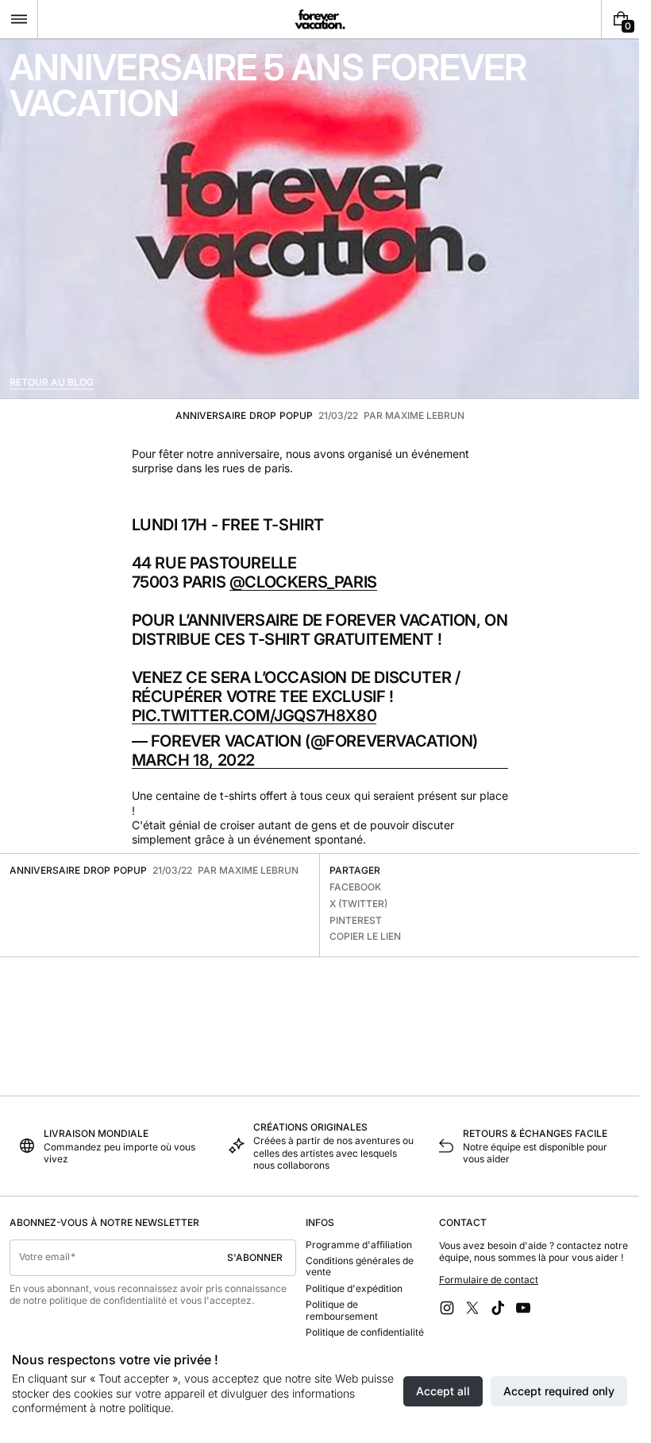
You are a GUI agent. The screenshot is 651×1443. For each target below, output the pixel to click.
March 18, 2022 (193, 760)
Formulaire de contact (488, 1280)
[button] (18, 19)
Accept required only (558, 1391)
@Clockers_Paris (303, 582)
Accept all (443, 1391)
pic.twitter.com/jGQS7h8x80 (254, 715)
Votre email (44, 1257)
